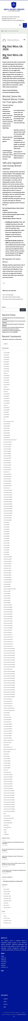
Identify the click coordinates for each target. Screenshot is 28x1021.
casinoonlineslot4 (8, 701)
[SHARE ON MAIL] (14, 285)
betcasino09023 (7, 455)
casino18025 (6, 547)
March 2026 (6, 889)
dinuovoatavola (7, 742)
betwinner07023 (7, 476)
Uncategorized (7, 827)
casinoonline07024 (8, 614)
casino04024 (6, 529)
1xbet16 (5, 391)
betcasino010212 (7, 442)
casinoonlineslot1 (8, 634)
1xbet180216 (6, 403)
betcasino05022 (7, 449)
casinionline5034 (7, 517)
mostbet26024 (7, 767)
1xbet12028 (6, 380)
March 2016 (6, 905)
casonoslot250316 (8, 731)
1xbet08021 (6, 361)
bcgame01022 (7, 423)
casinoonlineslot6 (8, 703)
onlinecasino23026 (8, 783)
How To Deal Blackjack (8, 294)
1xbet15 (5, 387)
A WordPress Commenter (8, 339)
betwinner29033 (7, 481)
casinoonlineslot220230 (9, 680)
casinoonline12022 (8, 621)
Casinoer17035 (7, 595)
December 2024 (7, 896)
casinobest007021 (8, 556)
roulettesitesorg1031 (9, 818)
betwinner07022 (7, 474)
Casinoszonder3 (7, 721)
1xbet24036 (6, 414)
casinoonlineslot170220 (9, 657)
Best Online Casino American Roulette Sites (13, 299)
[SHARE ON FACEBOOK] (6, 285)
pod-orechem (7, 816)
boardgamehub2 (8, 485)
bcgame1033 (6, 428)
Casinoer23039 (7, 602)
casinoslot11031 (7, 717)
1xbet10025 (6, 368)
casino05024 (6, 533)
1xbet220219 (6, 410)
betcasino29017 (7, 462)
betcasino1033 (7, 460)
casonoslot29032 (8, 738)
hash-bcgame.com (8, 747)
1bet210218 (6, 355)
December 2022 (7, 898)
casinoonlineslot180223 (9, 662)
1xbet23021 (6, 412)
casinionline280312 (8, 511)
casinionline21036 (8, 499)
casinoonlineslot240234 (9, 689)
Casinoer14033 (7, 591)
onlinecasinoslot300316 (9, 811)
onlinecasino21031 (8, 779)
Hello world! (19, 339)
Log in (5, 916)
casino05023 (6, 531)
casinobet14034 (7, 566)
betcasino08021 (7, 453)
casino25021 (6, 549)
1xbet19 (5, 405)
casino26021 (6, 552)
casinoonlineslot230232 (9, 685)
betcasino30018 (7, 465)
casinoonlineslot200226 (9, 671)
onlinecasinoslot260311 (9, 802)
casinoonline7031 (8, 632)
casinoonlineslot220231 (9, 683)
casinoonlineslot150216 (9, 650)
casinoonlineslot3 (8, 699)
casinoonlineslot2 (8, 669)
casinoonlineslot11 (8, 639)
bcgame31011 (7, 437)
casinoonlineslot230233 (9, 687)
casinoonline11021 (8, 618)
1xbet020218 (6, 357)
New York (6, 770)
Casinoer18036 (7, 598)
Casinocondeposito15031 (10, 588)
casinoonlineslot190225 (9, 666)
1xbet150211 (6, 389)
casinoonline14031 (8, 623)
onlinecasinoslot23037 (9, 797)
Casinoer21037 (7, 600)
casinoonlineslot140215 (9, 648)
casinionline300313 (8, 513)
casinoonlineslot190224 (9, 664)
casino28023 (6, 554)
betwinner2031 (7, 478)
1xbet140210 (6, 384)
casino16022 (6, 540)
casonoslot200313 (8, 724)
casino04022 (6, 527)
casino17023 (6, 543)
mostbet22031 (7, 758)
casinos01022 (7, 712)
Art (4, 419)
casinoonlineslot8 (8, 705)
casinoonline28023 (8, 627)
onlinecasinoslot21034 (9, 793)
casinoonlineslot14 (8, 646)
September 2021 (7, 900)
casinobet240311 (7, 575)
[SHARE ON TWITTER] (4, 285)
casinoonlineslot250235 (9, 692)
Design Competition (8, 740)
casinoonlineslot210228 (9, 676)
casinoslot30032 (7, 719)
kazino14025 (6, 756)
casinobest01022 (7, 559)
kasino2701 (6, 754)
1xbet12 (5, 373)
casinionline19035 (8, 497)
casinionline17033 (8, 494)
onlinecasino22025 (8, 781)
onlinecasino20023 (8, 777)
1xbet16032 (6, 396)
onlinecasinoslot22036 (9, 795)
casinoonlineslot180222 (9, 660)
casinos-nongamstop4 (9, 710)
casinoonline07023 (8, 611)
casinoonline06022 (8, 609)
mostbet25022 (7, 763)
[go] (24, 344)
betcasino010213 (7, 444)
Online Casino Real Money (10, 90)
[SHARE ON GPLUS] (9, 285)
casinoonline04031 (8, 607)
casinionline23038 (8, 501)
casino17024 (6, 545)
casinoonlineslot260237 (9, 696)
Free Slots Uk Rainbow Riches (11, 92)
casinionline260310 (8, 506)
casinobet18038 (7, 570)
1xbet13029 (6, 382)
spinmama (6, 825)
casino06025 (6, 538)
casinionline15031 (8, 490)
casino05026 (6, 536)
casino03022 (6, 524)
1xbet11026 (6, 371)
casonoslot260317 (8, 733)
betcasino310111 (7, 469)
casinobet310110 (7, 582)
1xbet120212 (6, 375)
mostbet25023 (7, 765)
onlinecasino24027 (8, 786)
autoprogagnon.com (9, 421)
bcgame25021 (7, 433)
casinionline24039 (8, 504)
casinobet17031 (7, 568)
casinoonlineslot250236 (9, 694)
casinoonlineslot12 (8, 641)
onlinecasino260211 (8, 788)
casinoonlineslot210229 (9, 678)
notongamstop (7, 772)
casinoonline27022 (8, 625)
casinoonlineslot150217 (9, 653)
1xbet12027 (6, 377)
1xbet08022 (6, 364)
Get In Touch (25, 25)
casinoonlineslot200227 (9, 673)
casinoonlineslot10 (8, 637)
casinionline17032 (8, 492)
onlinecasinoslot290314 (9, 809)
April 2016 (6, 903)
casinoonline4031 (8, 630)
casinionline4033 (7, 515)
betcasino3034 (7, 467)
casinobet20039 (7, 572)
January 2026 (6, 893)
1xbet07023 (6, 359)
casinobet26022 (7, 577)
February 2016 (7, 907)
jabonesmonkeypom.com (10, 749)
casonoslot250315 (8, 728)
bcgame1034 (6, 430)
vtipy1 (5, 832)
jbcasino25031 (7, 751)
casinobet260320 (7, 579)
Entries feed (7, 918)
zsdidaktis (6, 834)
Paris (5, 813)
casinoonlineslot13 (8, 644)
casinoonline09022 (8, 616)
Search (3, 307)
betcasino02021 (7, 446)
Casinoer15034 (7, 593)
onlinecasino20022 (8, 774)
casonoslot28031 (8, 735)
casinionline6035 (7, 520)
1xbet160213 (6, 394)
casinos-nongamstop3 (9, 708)
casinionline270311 (8, 508)
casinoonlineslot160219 (9, 655)
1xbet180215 (6, 400)
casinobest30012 (7, 561)
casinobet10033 (7, 563)
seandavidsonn (7, 820)
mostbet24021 (7, 760)
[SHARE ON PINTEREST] (11, 285)
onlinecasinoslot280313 (9, 806)
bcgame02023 (7, 426)
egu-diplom (6, 744)
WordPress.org (7, 922)
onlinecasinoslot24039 (9, 799)
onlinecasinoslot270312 (9, 804)
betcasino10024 (7, 458)
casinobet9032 (7, 586)
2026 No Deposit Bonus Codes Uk (12, 218)
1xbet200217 (6, 407)
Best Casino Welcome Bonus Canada (11, 297)
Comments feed (7, 920)
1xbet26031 (6, 416)
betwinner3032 (7, 483)
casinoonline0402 (8, 605)
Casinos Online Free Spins (10, 212)
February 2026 (7, 891)
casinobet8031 (7, 584)
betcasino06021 (7, 451)
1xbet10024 (6, 366)
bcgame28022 (7, 435)
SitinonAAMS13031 (8, 822)
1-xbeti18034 (7, 352)
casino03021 (6, 522)
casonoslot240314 (8, 726)
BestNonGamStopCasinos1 (10, 439)
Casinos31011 (7, 715)
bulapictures (7, 488)
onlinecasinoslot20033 (9, 790)
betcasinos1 (6, 472)
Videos (5, 829)
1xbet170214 (6, 398)
